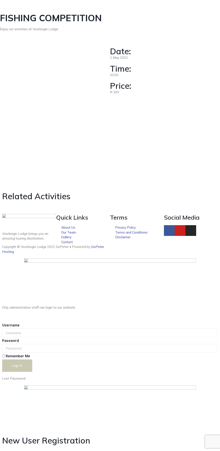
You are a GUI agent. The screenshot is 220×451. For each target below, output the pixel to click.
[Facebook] (169, 230)
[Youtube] (180, 230)
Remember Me (17, 356)
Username (11, 325)
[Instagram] (190, 230)
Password (10, 340)
